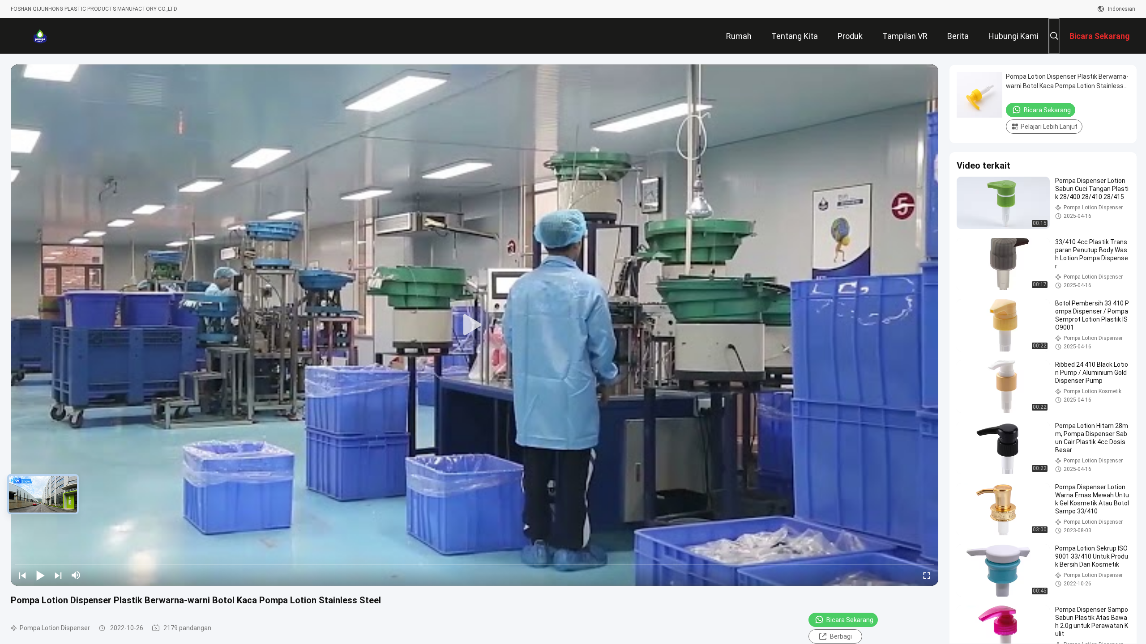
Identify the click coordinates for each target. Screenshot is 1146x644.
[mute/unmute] (76, 575)
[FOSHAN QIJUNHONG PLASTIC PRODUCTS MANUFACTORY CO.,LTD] (40, 35)
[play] (474, 325)
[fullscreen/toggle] (927, 575)
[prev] (22, 575)
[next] (58, 575)
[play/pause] (40, 575)
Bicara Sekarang (849, 619)
